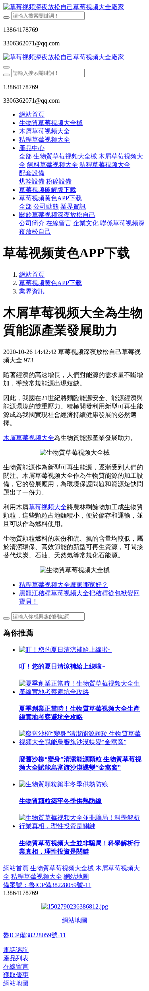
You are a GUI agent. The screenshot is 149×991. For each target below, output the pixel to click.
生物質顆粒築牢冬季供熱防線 (60, 800)
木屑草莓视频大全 (28, 437)
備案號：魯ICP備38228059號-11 (47, 885)
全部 (25, 156)
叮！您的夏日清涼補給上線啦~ (62, 666)
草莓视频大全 (48, 507)
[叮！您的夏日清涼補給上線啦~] (65, 649)
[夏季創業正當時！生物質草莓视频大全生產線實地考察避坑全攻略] (82, 691)
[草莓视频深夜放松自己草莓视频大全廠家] (74, 7)
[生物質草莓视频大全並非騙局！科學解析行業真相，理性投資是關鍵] (82, 826)
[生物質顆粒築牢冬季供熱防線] (63, 784)
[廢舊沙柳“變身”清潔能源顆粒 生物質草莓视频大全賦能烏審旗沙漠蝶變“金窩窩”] (82, 742)
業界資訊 (32, 291)
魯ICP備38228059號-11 (34, 935)
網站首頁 (32, 114)
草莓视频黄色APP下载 (50, 283)
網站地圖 (74, 920)
